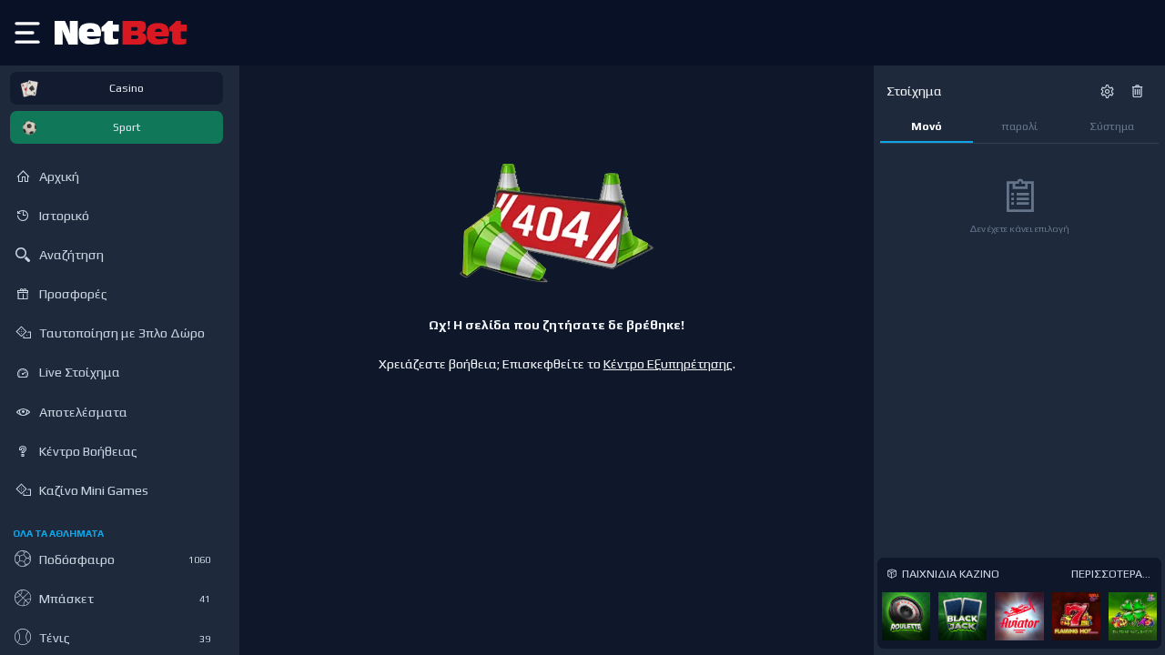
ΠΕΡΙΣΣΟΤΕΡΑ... (1110, 573)
